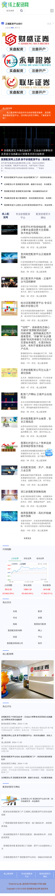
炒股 (40, 617)
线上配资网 (8, 873)
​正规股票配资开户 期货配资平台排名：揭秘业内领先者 (27, 857)
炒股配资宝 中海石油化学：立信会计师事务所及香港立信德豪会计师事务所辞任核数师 (27, 152)
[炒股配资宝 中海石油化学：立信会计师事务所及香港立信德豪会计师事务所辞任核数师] (27, 141)
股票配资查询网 (15, 630)
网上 (40, 630)
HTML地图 (41, 883)
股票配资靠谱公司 (15, 643)
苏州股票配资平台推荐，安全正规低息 (36, 420)
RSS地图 (33, 883)
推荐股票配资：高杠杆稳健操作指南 (36, 514)
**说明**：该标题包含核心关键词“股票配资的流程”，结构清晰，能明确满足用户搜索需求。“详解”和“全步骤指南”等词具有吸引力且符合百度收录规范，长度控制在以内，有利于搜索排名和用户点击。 (36, 337)
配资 (40, 611)
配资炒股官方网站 (45, 875)
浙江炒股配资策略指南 (33, 491)
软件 (40, 643)
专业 (15, 617)
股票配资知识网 (33, 888)
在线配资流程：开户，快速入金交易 (36, 468)
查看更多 (27, 538)
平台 (40, 636)
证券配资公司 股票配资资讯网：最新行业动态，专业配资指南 (26, 777)
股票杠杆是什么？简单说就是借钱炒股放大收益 (36, 444)
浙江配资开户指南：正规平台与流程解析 (36, 279)
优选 (15, 636)
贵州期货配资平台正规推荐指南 (36, 255)
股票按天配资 (40, 623)
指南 (15, 623)
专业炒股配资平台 (26, 875)
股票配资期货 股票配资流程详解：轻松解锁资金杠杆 (26, 191)
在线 (15, 611)
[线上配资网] (15, 4)
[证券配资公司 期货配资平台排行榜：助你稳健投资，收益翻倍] (10, 799)
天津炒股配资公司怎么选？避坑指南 (36, 371)
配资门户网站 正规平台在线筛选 (36, 395)
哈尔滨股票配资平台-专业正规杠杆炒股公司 (36, 304)
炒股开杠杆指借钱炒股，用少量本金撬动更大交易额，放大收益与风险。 (36, 229)
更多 (49, 23)
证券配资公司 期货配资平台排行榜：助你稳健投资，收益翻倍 (37, 799)
